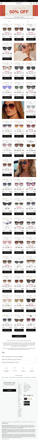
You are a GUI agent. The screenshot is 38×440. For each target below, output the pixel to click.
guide (31, 348)
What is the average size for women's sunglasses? (12, 356)
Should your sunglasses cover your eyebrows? (11, 359)
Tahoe (3, 94)
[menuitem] (31, 3)
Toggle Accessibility (5, 423)
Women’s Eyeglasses (19, 377)
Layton (15, 249)
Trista (3, 152)
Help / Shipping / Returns (19, 387)
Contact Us (19, 404)
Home (3, 13)
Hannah (15, 327)
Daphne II (4, 230)
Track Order (19, 397)
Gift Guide (19, 415)
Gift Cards (19, 416)
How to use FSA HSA (20, 391)
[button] (1, 3)
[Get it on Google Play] (27, 404)
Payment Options (19, 400)
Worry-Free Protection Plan (20, 394)
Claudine (15, 269)
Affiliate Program (29, 388)
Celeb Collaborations (23, 346)
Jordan (3, 36)
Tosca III (15, 152)
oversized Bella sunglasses (24, 345)
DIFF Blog (25, 391)
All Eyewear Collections (27, 386)
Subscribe (9, 390)
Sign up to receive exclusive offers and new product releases (9, 384)
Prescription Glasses (27, 377)
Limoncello (28, 36)
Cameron (15, 36)
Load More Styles (19, 336)
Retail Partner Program (29, 387)
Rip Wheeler (28, 152)
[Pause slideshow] (37, 0)
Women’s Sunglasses (5, 377)
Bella (27, 94)
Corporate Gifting (26, 390)
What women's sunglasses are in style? (10, 362)
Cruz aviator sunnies (16, 345)
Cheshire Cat (28, 327)
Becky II (3, 75)
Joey (15, 288)
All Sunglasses (34, 377)
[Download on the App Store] (27, 402)
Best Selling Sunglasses (20, 409)
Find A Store (19, 402)
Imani (27, 269)
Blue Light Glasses (12, 377)
